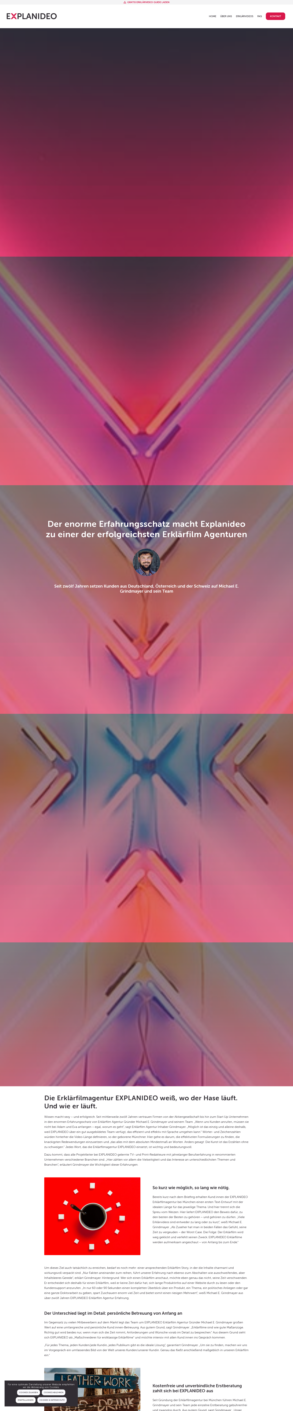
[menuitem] (212, 16)
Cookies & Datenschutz (52, 1400)
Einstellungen (26, 1400)
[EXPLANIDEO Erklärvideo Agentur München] (32, 16)
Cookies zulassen (28, 1392)
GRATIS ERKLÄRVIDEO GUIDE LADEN (148, 2)
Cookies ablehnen (53, 1392)
